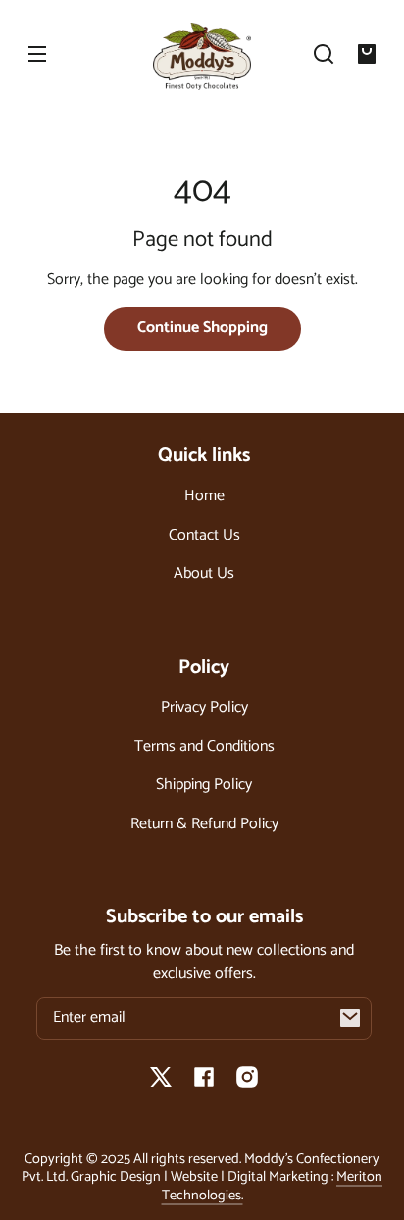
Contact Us (204, 535)
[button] (323, 53)
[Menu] (37, 53)
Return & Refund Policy (204, 824)
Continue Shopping (202, 327)
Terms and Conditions (204, 746)
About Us (204, 573)
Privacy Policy (204, 707)
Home (204, 496)
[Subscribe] (350, 1018)
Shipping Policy (204, 785)
